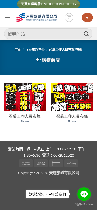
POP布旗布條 (35, 50)
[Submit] (86, 33)
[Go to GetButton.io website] (84, 204)
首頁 (18, 50)
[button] (7, 17)
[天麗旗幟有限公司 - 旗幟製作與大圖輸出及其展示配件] (37, 17)
